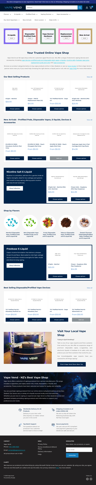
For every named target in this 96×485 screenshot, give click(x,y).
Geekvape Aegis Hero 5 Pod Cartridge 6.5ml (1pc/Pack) (81, 145)
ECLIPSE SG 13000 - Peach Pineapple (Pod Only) (36, 145)
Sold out (59, 158)
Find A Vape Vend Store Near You (71, 364)
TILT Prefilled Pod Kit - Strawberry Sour (35, 310)
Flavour (6, 14)
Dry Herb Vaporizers (10, 20)
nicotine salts (70, 60)
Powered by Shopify (9, 477)
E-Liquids (17, 14)
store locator (72, 66)
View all (90, 288)
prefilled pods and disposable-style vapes (45, 60)
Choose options (15, 109)
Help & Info (53, 20)
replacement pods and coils (40, 63)
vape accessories (59, 63)
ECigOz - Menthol (11, 98)
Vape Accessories (62, 14)
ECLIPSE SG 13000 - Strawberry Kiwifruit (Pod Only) (14, 146)
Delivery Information (45, 451)
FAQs (39, 454)
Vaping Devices (46, 14)
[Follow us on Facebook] (87, 479)
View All (90, 77)
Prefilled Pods (30, 14)
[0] (91, 7)
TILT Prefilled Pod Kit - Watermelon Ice (79, 310)
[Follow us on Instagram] (91, 479)
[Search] (80, 7)
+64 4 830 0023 (14, 447)
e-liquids (63, 60)
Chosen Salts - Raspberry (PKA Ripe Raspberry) (79, 188)
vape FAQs (73, 68)
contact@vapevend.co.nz (16, 450)
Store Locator (39, 20)
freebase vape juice (82, 60)
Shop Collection (14, 188)
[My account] (87, 7)
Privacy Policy (42, 444)
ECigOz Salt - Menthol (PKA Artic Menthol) (80, 99)
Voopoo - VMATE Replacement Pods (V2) (35, 99)
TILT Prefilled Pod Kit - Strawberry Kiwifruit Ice (13, 310)
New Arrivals (27, 20)
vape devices (26, 60)
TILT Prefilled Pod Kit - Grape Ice (59, 99)
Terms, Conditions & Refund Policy (47, 448)
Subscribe (72, 455)
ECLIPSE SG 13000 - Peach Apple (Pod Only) (58, 145)
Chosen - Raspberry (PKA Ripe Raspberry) (79, 265)
